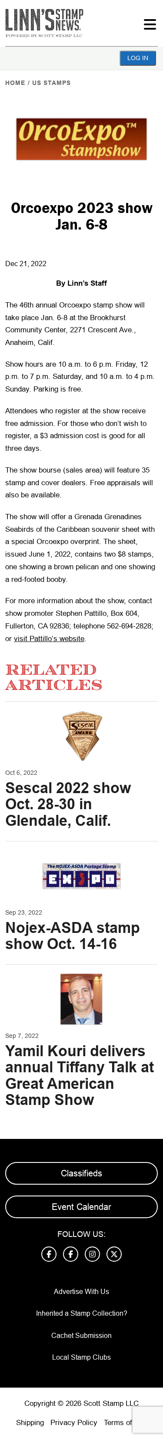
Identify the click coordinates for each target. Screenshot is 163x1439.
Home (15, 82)
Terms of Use (125, 1423)
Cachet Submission (81, 1335)
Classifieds (81, 1173)
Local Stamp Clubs (81, 1357)
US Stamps (51, 82)
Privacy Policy (73, 1423)
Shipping (30, 1423)
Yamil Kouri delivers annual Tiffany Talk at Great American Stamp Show (79, 1075)
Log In (137, 57)
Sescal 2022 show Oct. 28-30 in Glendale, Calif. (68, 804)
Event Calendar (81, 1207)
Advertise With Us (81, 1291)
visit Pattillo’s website (49, 639)
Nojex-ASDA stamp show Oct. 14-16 (72, 935)
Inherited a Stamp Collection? (81, 1313)
